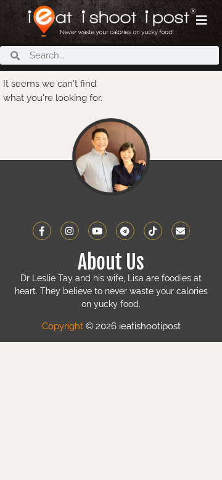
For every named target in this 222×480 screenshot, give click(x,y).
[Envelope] (180, 231)
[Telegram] (125, 231)
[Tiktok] (153, 231)
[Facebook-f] (42, 231)
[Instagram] (69, 231)
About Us (111, 262)
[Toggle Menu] (201, 20)
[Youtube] (97, 231)
